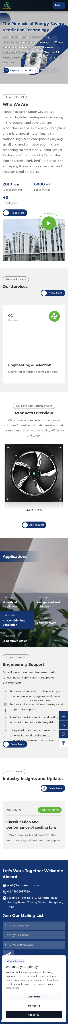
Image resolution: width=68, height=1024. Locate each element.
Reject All (34, 1005)
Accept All (34, 1014)
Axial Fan (34, 510)
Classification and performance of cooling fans (31, 825)
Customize (34, 996)
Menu (59, 5)
